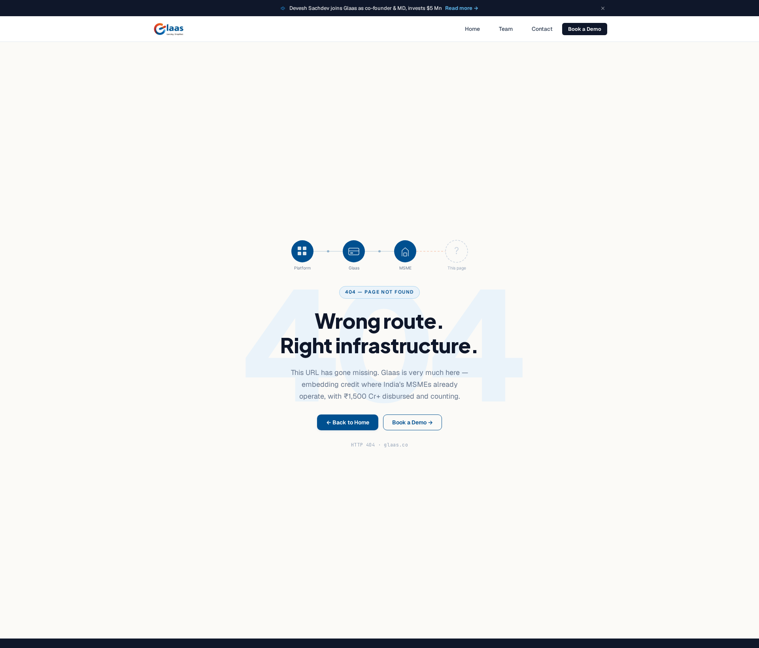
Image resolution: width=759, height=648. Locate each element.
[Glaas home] (168, 29)
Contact (542, 28)
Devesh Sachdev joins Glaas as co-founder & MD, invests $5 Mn (383, 8)
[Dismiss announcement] (603, 8)
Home (472, 28)
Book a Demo (584, 29)
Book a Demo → (412, 422)
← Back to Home (347, 422)
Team (506, 28)
